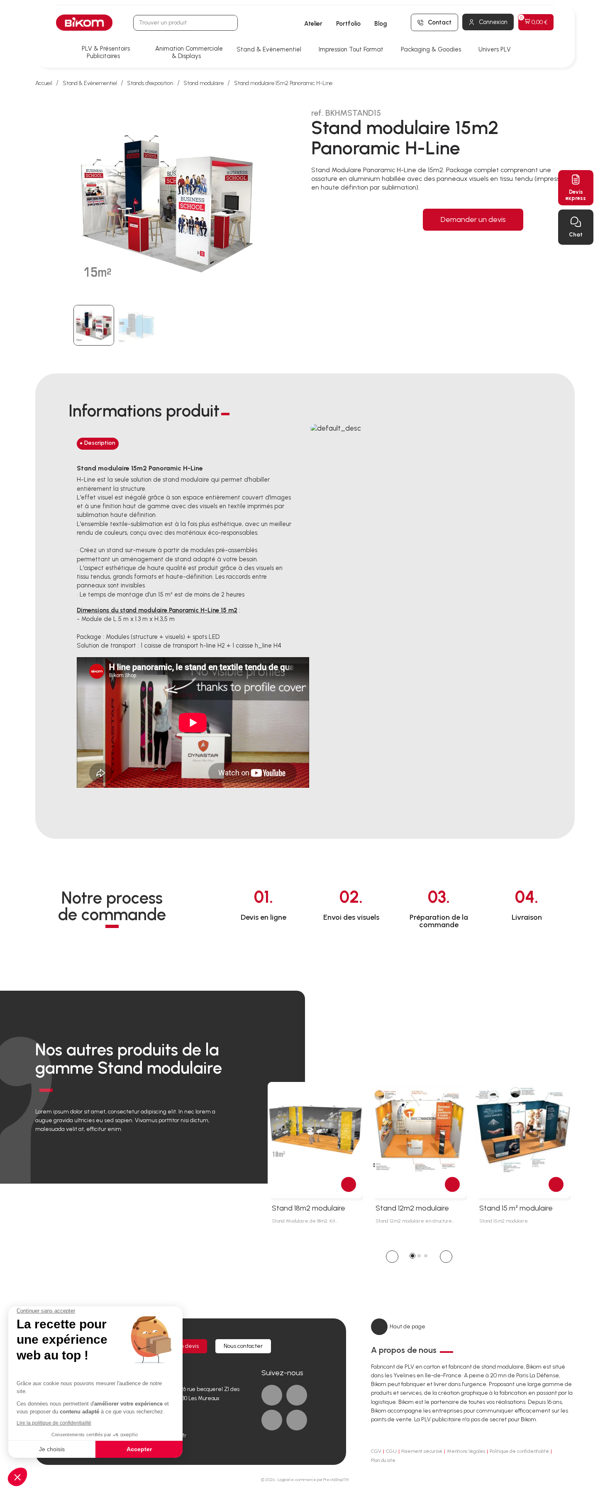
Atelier (313, 23)
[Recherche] (229, 22)
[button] (392, 1256)
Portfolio (348, 23)
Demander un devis (473, 219)
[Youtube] (271, 1420)
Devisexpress (576, 195)
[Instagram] (296, 1420)
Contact (439, 22)
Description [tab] (99, 442)
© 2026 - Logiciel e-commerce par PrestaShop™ (305, 1479)
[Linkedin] (296, 1395)
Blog (380, 23)
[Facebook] (271, 1395)
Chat (576, 234)
